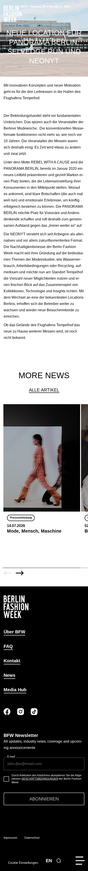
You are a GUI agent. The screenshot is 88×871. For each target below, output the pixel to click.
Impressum (10, 837)
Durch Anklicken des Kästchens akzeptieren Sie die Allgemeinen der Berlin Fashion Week (47, 779)
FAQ (8, 646)
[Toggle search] (58, 860)
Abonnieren (44, 798)
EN (49, 860)
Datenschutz (32, 837)
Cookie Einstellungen (23, 862)
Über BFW (14, 631)
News (9, 675)
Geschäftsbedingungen (39, 778)
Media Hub (15, 689)
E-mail (11, 756)
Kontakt (12, 660)
